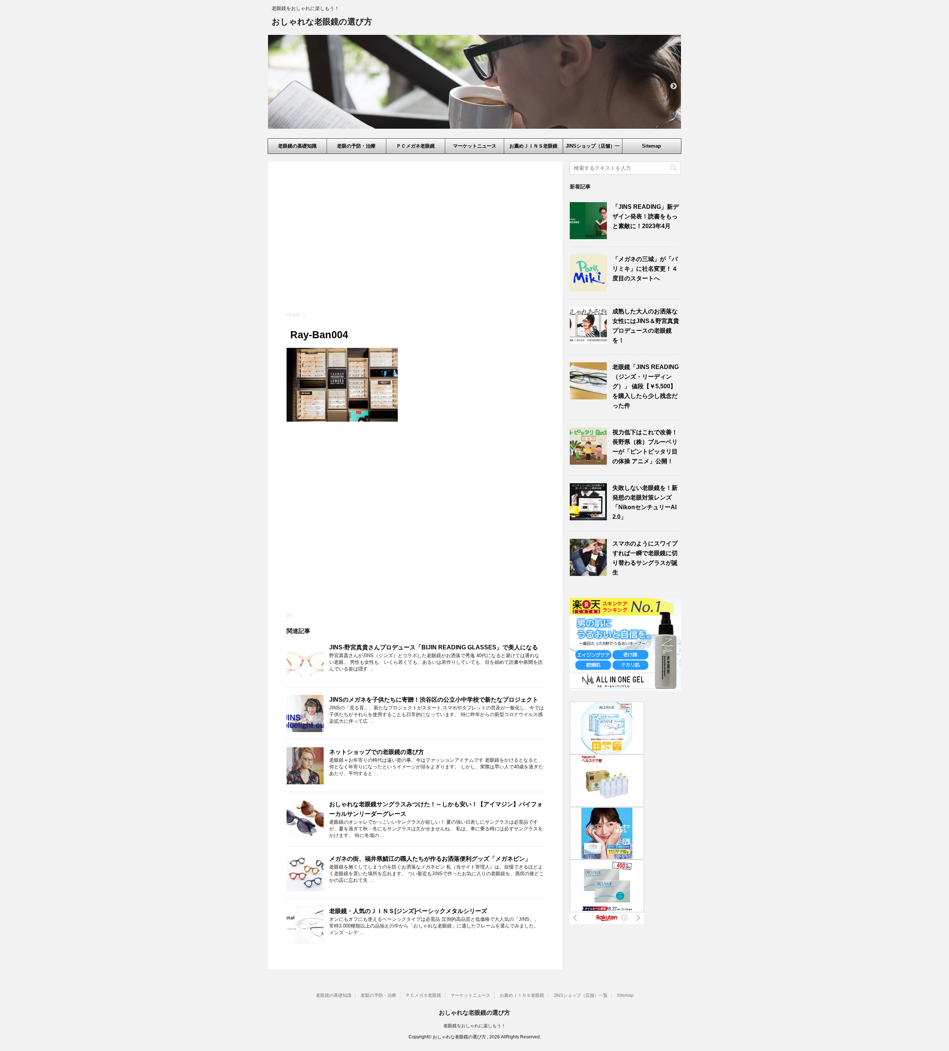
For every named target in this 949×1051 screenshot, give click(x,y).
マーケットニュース (474, 146)
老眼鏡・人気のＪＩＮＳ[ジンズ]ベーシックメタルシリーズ (408, 911)
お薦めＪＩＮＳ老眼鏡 (533, 146)
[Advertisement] (415, 243)
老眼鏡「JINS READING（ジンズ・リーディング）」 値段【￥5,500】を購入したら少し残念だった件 (645, 386)
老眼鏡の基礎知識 (297, 146)
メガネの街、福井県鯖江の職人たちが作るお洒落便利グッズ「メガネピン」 (430, 859)
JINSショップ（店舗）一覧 (593, 148)
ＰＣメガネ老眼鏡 (415, 146)
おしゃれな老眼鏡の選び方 (322, 22)
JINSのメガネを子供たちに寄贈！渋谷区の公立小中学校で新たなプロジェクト (433, 699)
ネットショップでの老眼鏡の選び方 (376, 752)
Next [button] (673, 86)
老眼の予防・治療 (356, 146)
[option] (474, 82)
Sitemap (651, 146)
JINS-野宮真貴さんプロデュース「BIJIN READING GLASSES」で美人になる (433, 647)
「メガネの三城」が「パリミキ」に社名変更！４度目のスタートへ (645, 268)
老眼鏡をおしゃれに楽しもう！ (474, 1025)
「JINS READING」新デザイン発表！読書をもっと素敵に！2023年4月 (645, 216)
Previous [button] (275, 86)
